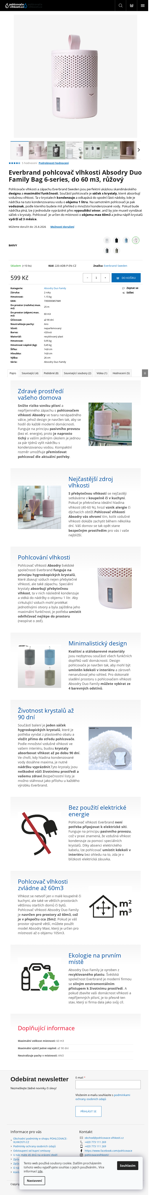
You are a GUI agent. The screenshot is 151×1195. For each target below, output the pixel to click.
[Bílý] (107, 240)
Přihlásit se (88, 1111)
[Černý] (116, 240)
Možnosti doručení (62, 226)
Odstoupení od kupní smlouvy (31, 1150)
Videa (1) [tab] (102, 373)
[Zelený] (116, 250)
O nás (16, 1167)
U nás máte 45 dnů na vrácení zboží (35, 1155)
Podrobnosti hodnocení (54, 163)
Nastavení (34, 1181)
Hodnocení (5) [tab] (121, 373)
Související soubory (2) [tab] (77, 373)
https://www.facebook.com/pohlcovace (108, 1150)
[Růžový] (135, 240)
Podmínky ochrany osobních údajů (34, 1146)
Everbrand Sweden (115, 265)
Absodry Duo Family (55, 288)
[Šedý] (107, 250)
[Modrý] (126, 240)
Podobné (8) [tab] (51, 373)
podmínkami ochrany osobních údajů (103, 1097)
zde (40, 1171)
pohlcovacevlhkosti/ (97, 1155)
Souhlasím (128, 1166)
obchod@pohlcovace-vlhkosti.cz (104, 1138)
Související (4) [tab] (30, 373)
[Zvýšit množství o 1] (105, 277)
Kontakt (18, 1172)
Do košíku (129, 278)
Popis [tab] (13, 373)
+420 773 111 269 (95, 1142)
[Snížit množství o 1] (87, 277)
